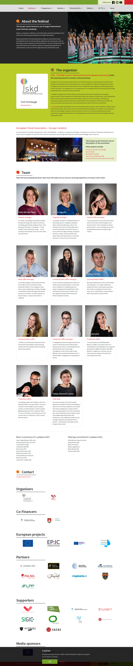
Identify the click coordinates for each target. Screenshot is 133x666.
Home (21, 8)
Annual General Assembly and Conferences (100, 158)
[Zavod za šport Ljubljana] (53, 619)
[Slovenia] (27, 520)
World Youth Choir (92, 154)
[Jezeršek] (53, 576)
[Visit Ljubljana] (27, 609)
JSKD (53, 106)
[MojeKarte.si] (79, 576)
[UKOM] (79, 609)
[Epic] (53, 543)
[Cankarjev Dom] (27, 566)
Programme (46, 8)
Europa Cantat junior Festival (96, 150)
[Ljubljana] (53, 520)
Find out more (26, 105)
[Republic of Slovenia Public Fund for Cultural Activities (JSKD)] (27, 498)
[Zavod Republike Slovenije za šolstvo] (79, 619)
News (112, 8)
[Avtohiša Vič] (27, 629)
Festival (32, 8)
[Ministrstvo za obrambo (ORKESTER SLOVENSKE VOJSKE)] (105, 576)
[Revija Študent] (105, 609)
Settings (62, 661)
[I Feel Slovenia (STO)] (53, 609)
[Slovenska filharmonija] (79, 566)
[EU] (27, 543)
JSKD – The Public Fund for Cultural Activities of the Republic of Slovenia (80, 75)
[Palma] (27, 576)
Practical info (76, 8)
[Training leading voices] (105, 543)
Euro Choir (90, 152)
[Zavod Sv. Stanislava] (105, 619)
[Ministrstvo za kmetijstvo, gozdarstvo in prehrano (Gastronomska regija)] (105, 566)
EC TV (102, 8)
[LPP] (27, 586)
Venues (61, 8)
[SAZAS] (53, 630)
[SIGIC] (27, 619)
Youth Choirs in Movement (95, 156)
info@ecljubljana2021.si (23, 477)
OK (50, 661)
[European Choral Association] (53, 497)
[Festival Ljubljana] (53, 566)
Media (90, 8)
